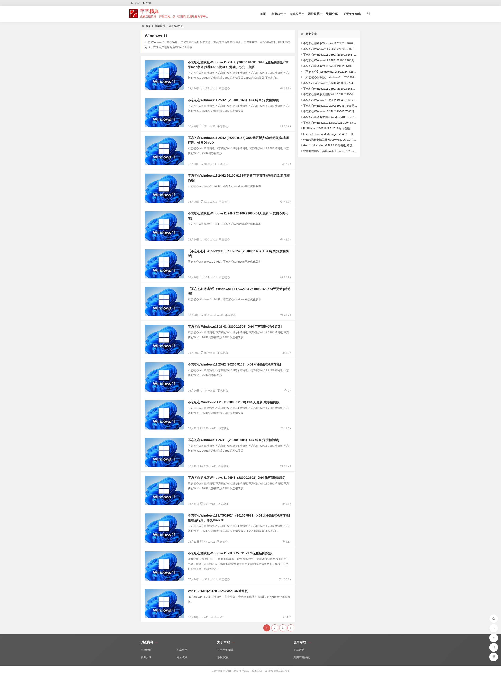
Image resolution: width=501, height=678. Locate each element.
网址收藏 (314, 13)
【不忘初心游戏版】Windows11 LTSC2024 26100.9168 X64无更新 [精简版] (330, 77)
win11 (213, 88)
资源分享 (332, 13)
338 (206, 315)
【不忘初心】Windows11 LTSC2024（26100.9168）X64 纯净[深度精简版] (330, 71)
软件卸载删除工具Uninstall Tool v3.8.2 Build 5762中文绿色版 (330, 151)
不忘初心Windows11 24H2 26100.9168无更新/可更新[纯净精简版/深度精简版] (330, 60)
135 (206, 88)
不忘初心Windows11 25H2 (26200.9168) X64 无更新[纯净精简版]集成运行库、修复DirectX (330, 54)
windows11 (216, 315)
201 (206, 503)
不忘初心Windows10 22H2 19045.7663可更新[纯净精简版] (330, 111)
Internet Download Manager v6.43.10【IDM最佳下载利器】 (330, 134)
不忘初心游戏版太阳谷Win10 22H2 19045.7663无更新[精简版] (330, 94)
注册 (149, 3)
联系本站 (257, 670)
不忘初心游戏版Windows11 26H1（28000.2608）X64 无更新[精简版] (236, 477)
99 (205, 126)
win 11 (212, 164)
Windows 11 (154, 64)
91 (205, 164)
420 (206, 239)
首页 (263, 13)
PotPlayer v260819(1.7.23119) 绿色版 (326, 128)
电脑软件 (277, 13)
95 (205, 352)
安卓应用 (295, 13)
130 (206, 428)
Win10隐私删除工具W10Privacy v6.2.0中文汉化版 (330, 139)
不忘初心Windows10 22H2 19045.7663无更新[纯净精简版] (330, 105)
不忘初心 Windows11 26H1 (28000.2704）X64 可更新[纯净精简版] (235, 326)
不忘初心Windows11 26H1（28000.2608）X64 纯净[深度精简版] (233, 440)
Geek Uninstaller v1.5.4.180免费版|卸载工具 (330, 145)
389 (206, 579)
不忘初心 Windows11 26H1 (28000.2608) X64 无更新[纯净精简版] (234, 402)
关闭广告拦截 (301, 657)
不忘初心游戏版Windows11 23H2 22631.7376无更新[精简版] (230, 553)
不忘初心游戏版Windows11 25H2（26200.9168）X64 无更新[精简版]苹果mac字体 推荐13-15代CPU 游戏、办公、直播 (330, 43)
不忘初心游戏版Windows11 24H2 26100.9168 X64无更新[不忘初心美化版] (330, 66)
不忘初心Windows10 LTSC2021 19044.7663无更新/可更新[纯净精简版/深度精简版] (330, 122)
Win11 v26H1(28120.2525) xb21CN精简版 (218, 591)
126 (206, 466)
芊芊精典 (149, 11)
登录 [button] (137, 3)
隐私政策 (222, 657)
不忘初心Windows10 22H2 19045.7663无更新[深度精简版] (330, 100)
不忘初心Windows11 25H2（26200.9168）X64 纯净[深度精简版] (233, 100)
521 (206, 201)
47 (205, 541)
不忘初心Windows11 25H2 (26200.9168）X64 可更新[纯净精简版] (234, 364)
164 (206, 277)
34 (205, 390)
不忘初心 (224, 88)
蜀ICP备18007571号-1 (276, 670)
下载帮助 (298, 649)
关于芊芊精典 (352, 13)
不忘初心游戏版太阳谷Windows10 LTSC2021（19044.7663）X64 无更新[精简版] (330, 117)
